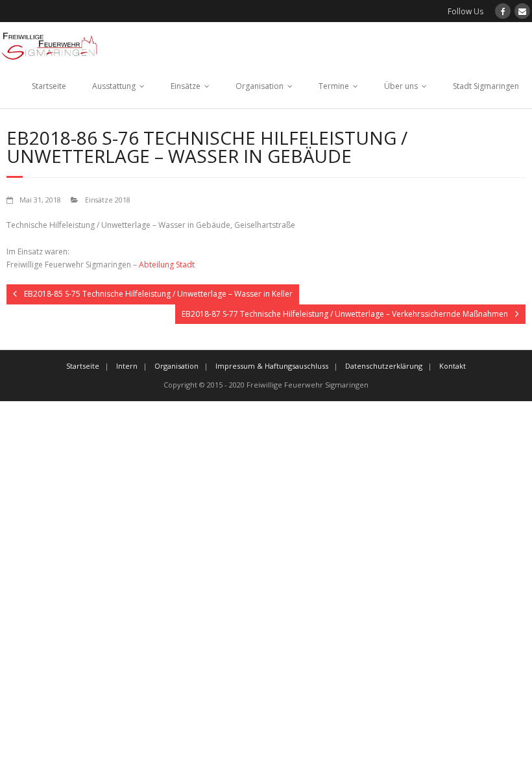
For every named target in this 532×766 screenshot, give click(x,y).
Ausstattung (114, 86)
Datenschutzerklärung (383, 366)
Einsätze (185, 86)
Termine (334, 86)
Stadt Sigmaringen (486, 86)
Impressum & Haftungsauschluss (271, 366)
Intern (127, 366)
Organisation (260, 86)
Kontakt (452, 366)
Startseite (49, 86)
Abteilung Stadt (167, 264)
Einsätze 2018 (107, 199)
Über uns (401, 86)
